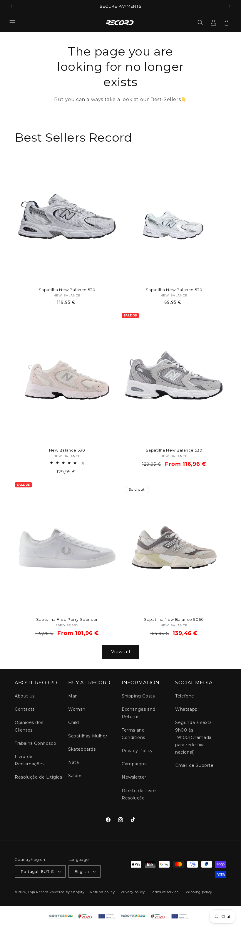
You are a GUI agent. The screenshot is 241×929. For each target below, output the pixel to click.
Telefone (184, 696)
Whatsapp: (187, 709)
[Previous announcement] (11, 6)
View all (120, 651)
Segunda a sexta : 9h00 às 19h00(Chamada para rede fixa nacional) (194, 737)
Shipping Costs (138, 696)
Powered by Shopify (67, 892)
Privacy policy (132, 892)
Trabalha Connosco (35, 743)
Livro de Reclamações (30, 760)
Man (73, 696)
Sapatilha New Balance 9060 (174, 619)
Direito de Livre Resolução (139, 794)
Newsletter (134, 777)
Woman (77, 709)
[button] (12, 22)
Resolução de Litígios (38, 777)
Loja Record (38, 892)
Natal (74, 762)
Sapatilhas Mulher (87, 736)
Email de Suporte (194, 765)
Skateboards (82, 749)
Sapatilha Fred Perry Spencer (67, 619)
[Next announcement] (229, 6)
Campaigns (134, 764)
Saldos (75, 775)
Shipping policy (198, 892)
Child (73, 722)
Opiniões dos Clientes (29, 726)
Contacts (25, 709)
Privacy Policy (137, 750)
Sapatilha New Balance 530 (67, 289)
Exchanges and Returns (138, 713)
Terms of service (165, 892)
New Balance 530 (67, 450)
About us (25, 696)
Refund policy (102, 892)
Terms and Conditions (133, 733)
